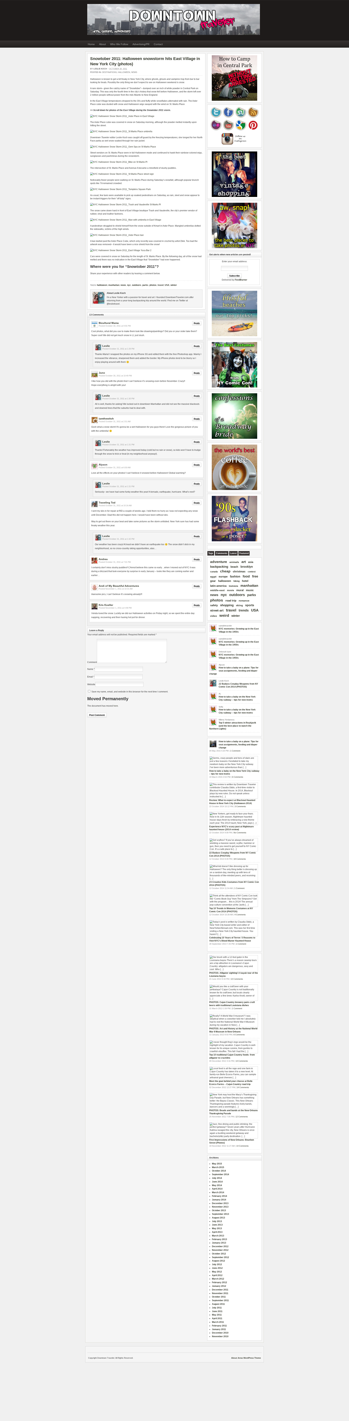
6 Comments (237, 777)
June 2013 (217, 1225)
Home (91, 44)
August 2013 (218, 1217)
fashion (235, 576)
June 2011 (217, 1311)
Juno (102, 372)
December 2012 (220, 1246)
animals (234, 562)
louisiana (233, 586)
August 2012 (218, 1261)
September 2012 (220, 1257)
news (123, 285)
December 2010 (220, 1333)
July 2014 (217, 1178)
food (246, 576)
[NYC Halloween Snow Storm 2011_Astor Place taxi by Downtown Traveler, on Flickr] (117, 235)
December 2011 (220, 1289)
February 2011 (219, 1325)
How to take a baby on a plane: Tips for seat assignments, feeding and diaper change (233, 670)
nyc (129, 285)
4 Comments (240, 915)
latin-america (218, 585)
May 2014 (217, 1185)
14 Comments (242, 1061)
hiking (236, 581)
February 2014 (219, 1196)
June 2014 (217, 1181)
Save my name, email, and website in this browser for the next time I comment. (129, 691)
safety (214, 605)
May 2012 (217, 1271)
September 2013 (220, 1214)
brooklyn (246, 566)
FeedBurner (241, 280)
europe (223, 576)
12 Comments (242, 1117)
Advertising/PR (141, 44)
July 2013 (217, 1221)
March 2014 (218, 1192)
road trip (230, 600)
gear (213, 580)
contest (252, 571)
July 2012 (217, 1264)
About (102, 44)
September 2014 (220, 1174)
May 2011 (217, 1315)
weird (224, 615)
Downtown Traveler (173, 19)
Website (91, 684)
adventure (218, 562)
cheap (225, 571)
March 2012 (218, 1279)
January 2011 (219, 1329)
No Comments (240, 833)
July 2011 (217, 1307)
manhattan (113, 285)
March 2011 (218, 1322)
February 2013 (219, 1239)
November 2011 (220, 1293)
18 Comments (240, 859)
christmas (239, 571)
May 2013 (217, 1228)
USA (167, 285)
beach (234, 566)
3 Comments (240, 806)
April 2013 (217, 1232)
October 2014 (219, 1171)
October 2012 (219, 1253)
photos (153, 285)
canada (214, 571)
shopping (227, 605)
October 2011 (219, 1297)
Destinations (109, 72)
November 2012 (220, 1250)
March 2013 (218, 1235)
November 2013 (220, 1207)
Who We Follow (119, 44)
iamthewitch (106, 418)
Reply (197, 323)
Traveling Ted (107, 502)
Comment (92, 662)
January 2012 (219, 1286)
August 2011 (218, 1304)
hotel (245, 580)
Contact (158, 44)
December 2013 (220, 1203)
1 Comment (235, 751)
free (255, 576)
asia (250, 561)
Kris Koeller (106, 604)
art (243, 562)
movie (230, 590)
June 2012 (217, 1268)
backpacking (219, 566)
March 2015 (218, 1167)
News (134, 72)
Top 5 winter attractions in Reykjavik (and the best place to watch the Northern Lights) (232, 726)
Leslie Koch (100, 69)
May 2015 (217, 1163)
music (250, 590)
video (213, 616)
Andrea (103, 559)
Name (90, 669)
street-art (217, 610)
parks (145, 285)
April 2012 (217, 1275)
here (115, 706)
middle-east (217, 590)
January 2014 (219, 1199)
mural (240, 590)
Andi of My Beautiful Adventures (119, 585)
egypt (213, 576)
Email (90, 676)
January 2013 (219, 1243)
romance (244, 600)
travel (161, 285)
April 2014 (217, 1189)
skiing (239, 605)
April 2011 (217, 1318)
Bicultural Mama (109, 322)
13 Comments (237, 979)
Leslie (106, 345)
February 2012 (219, 1282)
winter (174, 285)
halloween (124, 72)
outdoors (136, 285)
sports (249, 605)
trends (244, 610)
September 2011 (220, 1300)
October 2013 (219, 1210)
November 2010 (220, 1336)
